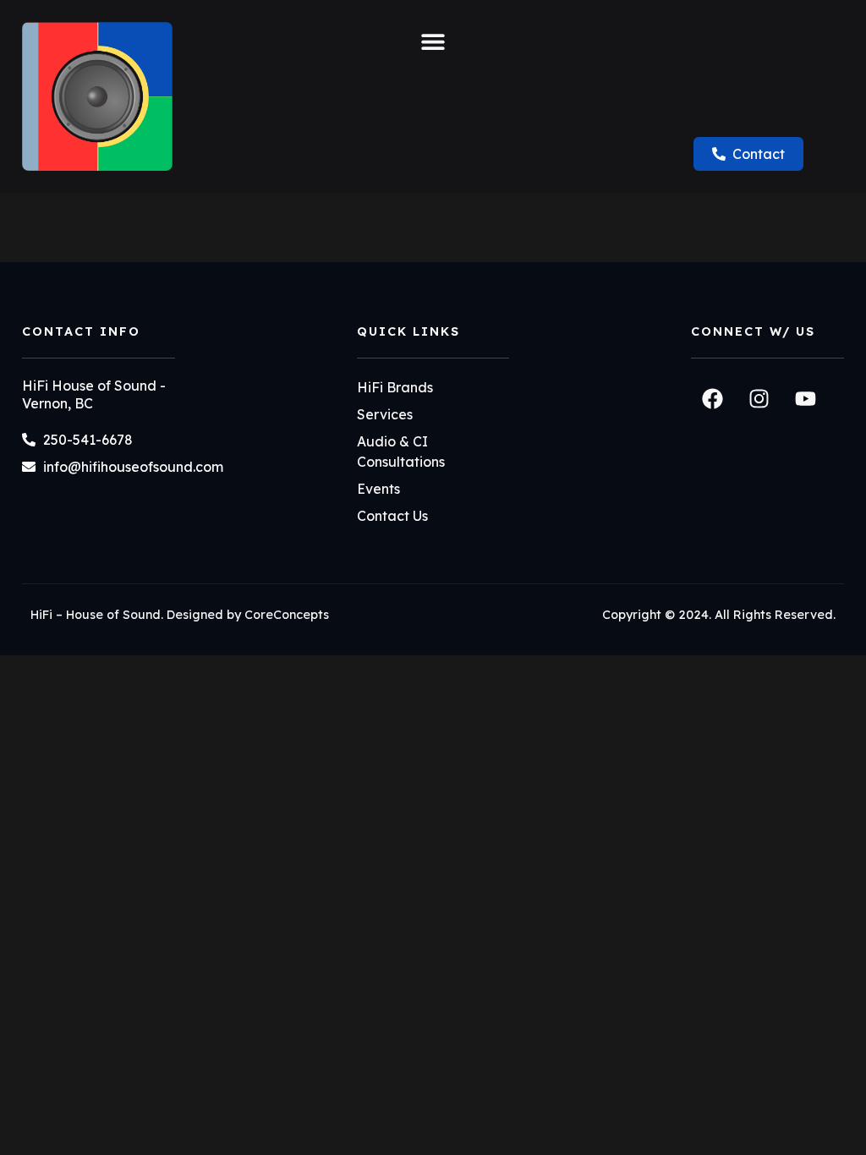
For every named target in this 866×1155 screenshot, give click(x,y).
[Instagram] (758, 398)
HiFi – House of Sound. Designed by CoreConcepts (179, 614)
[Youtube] (805, 398)
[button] (433, 41)
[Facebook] (712, 398)
